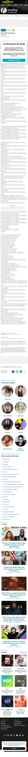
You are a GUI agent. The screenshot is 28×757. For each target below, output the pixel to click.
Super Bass (6, 464)
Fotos (12, 16)
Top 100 (9, 5)
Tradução (9, 30)
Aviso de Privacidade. (14, 745)
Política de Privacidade (19, 725)
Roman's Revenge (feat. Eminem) (11, 514)
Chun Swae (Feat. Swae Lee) (10, 469)
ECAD (2, 338)
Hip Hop (12, 12)
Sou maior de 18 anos (14, 60)
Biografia (25, 16)
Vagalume (7, 1)
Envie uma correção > (17, 367)
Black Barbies (6, 501)
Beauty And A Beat (9, 517)
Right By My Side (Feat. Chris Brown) (12, 482)
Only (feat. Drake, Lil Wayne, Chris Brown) (13, 487)
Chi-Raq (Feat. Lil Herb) (9, 494)
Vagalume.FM (23, 652)
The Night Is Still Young (8, 507)
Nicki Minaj (12, 10)
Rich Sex (5, 509)
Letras (2, 16)
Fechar (14, 748)
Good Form (6, 504)
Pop (15, 12)
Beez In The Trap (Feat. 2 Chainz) (11, 474)
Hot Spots (3, 723)
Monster (6, 459)
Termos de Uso (17, 723)
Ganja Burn (6, 499)
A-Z (21, 5)
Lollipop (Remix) (8, 512)
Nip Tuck (5, 496)
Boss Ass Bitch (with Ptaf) (9, 476)
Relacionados (18, 16)
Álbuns (7, 16)
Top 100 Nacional (5, 725)
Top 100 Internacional (6, 727)
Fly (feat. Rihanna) (7, 466)
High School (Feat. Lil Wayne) (10, 489)
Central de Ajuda (18, 721)
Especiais (3, 721)
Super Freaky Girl (7, 492)
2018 (7, 337)
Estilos (16, 5)
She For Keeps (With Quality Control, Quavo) (13, 484)
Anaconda (5, 461)
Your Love (5, 479)
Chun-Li (5, 471)
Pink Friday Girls (7, 519)
